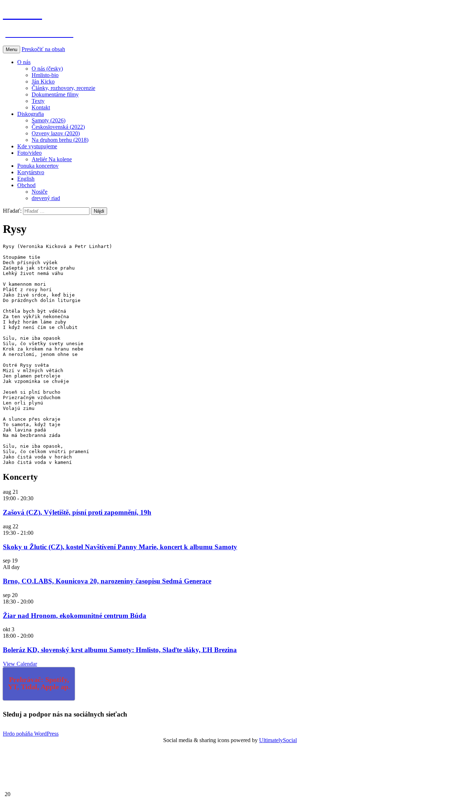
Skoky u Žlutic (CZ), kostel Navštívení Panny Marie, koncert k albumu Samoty (120, 547)
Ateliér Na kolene (52, 159)
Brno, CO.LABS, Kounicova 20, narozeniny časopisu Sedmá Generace (107, 581)
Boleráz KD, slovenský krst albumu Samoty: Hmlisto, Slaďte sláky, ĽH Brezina (120, 650)
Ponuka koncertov (38, 166)
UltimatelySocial (278, 740)
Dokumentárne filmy (55, 94)
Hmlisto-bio (45, 75)
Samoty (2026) (48, 120)
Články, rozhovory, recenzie (63, 88)
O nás (24, 62)
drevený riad (46, 198)
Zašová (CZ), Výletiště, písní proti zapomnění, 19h (77, 512)
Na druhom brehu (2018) (60, 140)
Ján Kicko (43, 81)
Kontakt (41, 107)
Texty (38, 101)
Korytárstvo (30, 172)
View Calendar (20, 664)
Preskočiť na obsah (43, 49)
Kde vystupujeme (37, 146)
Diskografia (30, 114)
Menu (11, 49)
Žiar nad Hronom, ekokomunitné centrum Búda (74, 615)
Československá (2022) (58, 127)
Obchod (26, 185)
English (25, 179)
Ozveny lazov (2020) (56, 133)
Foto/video (29, 153)
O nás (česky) (47, 69)
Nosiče (39, 192)
